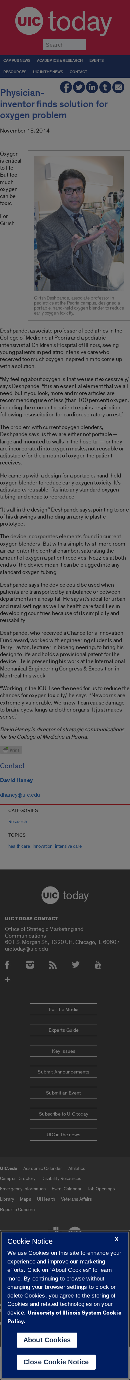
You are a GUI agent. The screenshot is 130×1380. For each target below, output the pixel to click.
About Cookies (47, 1340)
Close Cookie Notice (56, 1362)
